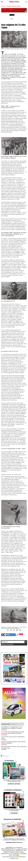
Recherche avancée (7, 644)
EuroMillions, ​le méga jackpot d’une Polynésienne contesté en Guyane (11, 727)
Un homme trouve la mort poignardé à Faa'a (12, 737)
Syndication (22, 856)
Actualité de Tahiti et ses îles (13, 6)
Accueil (3, 6)
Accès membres (6, 856)
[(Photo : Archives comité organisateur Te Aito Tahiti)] (14, 31)
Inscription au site (14, 858)
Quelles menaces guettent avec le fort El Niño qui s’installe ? (13, 742)
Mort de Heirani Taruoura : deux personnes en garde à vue (13, 747)
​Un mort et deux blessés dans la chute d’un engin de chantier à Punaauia (12, 732)
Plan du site (14, 856)
